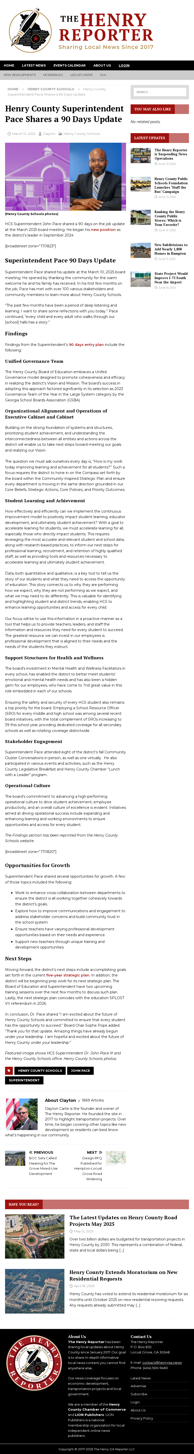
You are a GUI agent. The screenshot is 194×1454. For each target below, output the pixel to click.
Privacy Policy (142, 1418)
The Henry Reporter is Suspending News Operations (171, 154)
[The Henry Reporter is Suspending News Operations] (141, 155)
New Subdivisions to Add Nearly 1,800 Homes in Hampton (171, 249)
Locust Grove (81, 75)
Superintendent (24, 1080)
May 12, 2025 (83, 1231)
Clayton (49, 134)
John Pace (80, 1071)
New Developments (20, 75)
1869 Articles (93, 1100)
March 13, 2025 (23, 134)
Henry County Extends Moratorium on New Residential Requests (123, 1275)
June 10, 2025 (167, 287)
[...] (121, 1250)
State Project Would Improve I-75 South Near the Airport (171, 277)
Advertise (138, 1386)
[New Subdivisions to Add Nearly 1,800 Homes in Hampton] (141, 250)
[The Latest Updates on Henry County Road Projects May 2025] (34, 1236)
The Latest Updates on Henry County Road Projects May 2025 (123, 1220)
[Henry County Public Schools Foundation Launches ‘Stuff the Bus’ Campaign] (141, 184)
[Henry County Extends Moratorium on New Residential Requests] (34, 1291)
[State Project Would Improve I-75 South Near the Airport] (141, 279)
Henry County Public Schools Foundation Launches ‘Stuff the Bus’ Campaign (171, 185)
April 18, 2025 (84, 1286)
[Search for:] (160, 92)
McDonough (53, 75)
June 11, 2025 (167, 259)
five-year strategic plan (67, 975)
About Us (102, 65)
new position (103, 229)
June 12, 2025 (167, 230)
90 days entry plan (86, 344)
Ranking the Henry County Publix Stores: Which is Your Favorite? (170, 218)
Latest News (34, 65)
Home (9, 65)
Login (124, 65)
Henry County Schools (82, 134)
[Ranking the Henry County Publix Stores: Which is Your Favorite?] (141, 217)
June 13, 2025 (167, 164)
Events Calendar (70, 65)
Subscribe (139, 1394)
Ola (103, 75)
